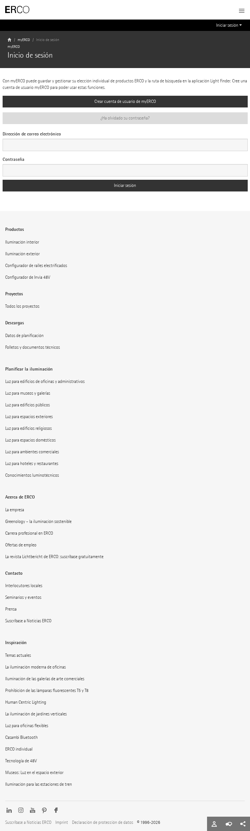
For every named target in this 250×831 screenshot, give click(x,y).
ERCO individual (19, 749)
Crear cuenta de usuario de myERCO (125, 101)
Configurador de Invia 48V (27, 277)
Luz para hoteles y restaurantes (31, 463)
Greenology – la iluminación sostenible (38, 521)
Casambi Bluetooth (21, 737)
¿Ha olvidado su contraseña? (125, 118)
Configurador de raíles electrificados (36, 265)
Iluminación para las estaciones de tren (38, 784)
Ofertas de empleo (20, 545)
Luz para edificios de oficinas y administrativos (45, 381)
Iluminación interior (22, 242)
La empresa (14, 510)
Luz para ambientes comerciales (32, 452)
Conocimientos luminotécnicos (32, 475)
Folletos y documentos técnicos (32, 347)
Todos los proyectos (22, 306)
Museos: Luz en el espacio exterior (34, 772)
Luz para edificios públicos (27, 405)
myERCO (24, 39)
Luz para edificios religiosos (28, 428)
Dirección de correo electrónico (32, 134)
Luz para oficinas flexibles (26, 725)
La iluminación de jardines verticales (36, 714)
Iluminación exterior (22, 254)
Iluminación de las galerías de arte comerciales (44, 679)
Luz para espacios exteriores (29, 416)
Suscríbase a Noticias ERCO (28, 621)
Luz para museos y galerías (27, 393)
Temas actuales (18, 655)
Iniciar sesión (227, 25)
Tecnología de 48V (21, 761)
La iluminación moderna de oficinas (35, 667)
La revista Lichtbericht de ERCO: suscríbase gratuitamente (54, 556)
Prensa (11, 609)
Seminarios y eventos (23, 597)
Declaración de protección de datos (102, 822)
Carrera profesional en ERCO (29, 533)
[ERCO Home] (17, 10)
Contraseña (13, 159)
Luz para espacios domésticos (30, 440)
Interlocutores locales (23, 585)
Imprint (61, 822)
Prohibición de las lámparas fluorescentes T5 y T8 (47, 690)
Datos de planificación (24, 335)
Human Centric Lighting (25, 702)
